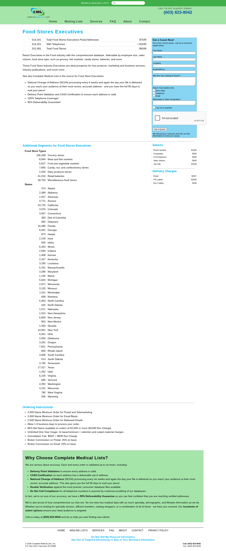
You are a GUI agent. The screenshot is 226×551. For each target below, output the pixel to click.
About (127, 21)
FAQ (113, 21)
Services (96, 21)
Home (53, 21)
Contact (144, 21)
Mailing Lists (74, 21)
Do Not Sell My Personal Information (113, 536)
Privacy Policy (158, 530)
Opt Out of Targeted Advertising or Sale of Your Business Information (113, 539)
